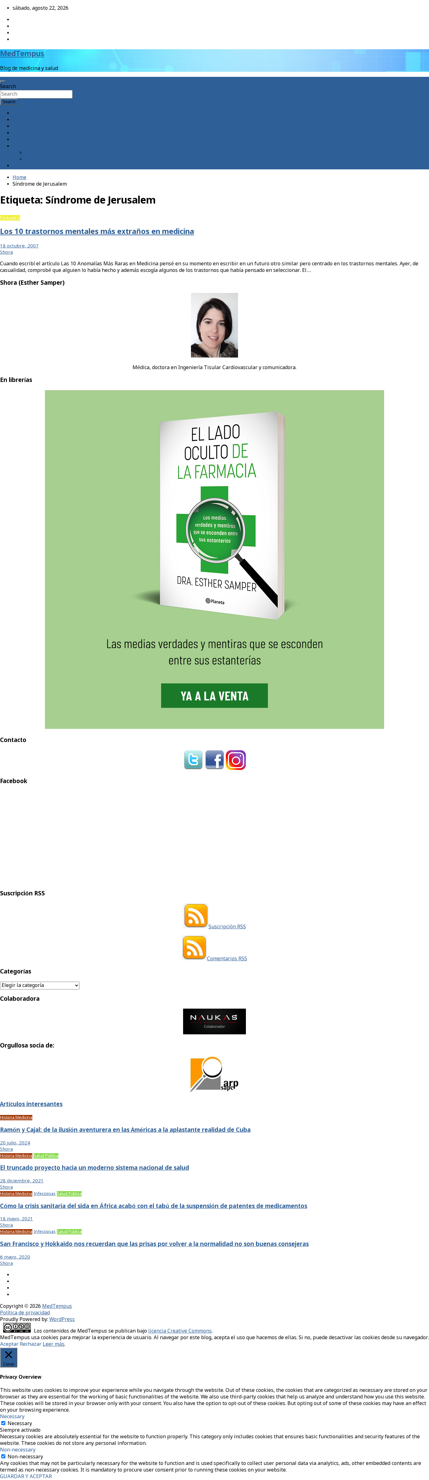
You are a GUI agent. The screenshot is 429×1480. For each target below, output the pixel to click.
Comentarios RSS (227, 959)
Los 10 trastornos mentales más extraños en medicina (97, 232)
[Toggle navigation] (2, 81)
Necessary (20, 1423)
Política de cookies (46, 159)
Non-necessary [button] (17, 1450)
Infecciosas (45, 1193)
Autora (21, 120)
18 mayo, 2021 (16, 1219)
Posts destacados (33, 166)
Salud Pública (46, 1156)
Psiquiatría (10, 217)
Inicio (19, 113)
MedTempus (22, 54)
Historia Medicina (16, 1117)
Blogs (19, 133)
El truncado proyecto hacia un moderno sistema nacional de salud (94, 1168)
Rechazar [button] (30, 1344)
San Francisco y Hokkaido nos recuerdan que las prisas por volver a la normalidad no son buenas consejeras (154, 1244)
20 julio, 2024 (15, 1143)
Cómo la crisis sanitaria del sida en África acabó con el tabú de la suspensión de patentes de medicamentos (153, 1206)
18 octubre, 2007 (19, 246)
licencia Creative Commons (180, 1331)
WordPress (62, 1319)
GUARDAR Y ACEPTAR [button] (26, 1476)
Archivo (21, 126)
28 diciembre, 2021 (22, 1181)
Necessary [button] (12, 1417)
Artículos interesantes (31, 1104)
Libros (20, 139)
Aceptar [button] (9, 1344)
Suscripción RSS (227, 927)
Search (8, 86)
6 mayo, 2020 (15, 1257)
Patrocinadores (43, 153)
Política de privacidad (25, 1313)
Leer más (53, 1344)
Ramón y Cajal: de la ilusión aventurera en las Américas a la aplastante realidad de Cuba (125, 1130)
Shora (6, 252)
